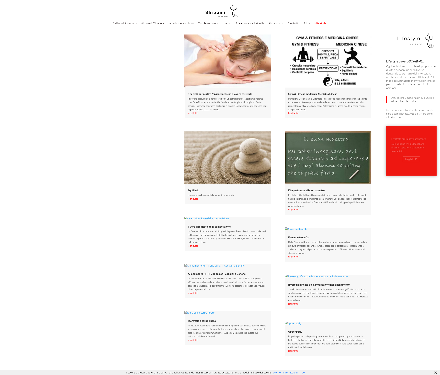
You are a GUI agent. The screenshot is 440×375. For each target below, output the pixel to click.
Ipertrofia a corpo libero (202, 320)
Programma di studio (250, 23)
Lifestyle (321, 23)
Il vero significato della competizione (209, 226)
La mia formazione (181, 23)
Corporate (276, 23)
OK (303, 372)
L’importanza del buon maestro (306, 190)
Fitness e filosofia (298, 237)
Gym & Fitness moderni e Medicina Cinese (312, 93)
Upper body (295, 331)
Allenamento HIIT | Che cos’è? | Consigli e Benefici (217, 273)
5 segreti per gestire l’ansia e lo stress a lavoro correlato (220, 93)
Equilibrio (193, 190)
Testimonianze (208, 23)
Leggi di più (411, 156)
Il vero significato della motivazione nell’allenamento (319, 284)
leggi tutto (193, 113)
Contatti (294, 23)
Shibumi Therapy (152, 23)
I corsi (227, 23)
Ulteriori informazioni (285, 372)
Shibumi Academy (125, 23)
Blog (307, 23)
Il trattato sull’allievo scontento (408, 135)
